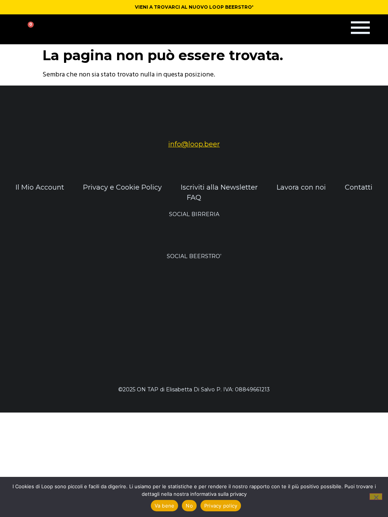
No (189, 506)
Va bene (165, 506)
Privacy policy (221, 506)
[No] (375, 496)
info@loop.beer (194, 144)
